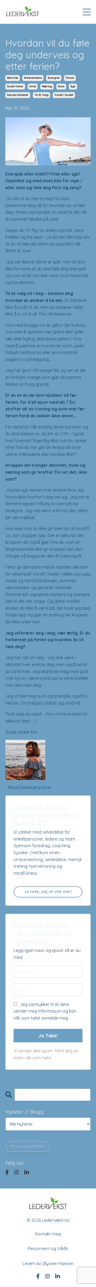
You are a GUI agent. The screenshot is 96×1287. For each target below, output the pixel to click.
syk (72, 86)
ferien (70, 78)
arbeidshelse (33, 78)
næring (47, 86)
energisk (54, 78)
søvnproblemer (18, 95)
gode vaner (15, 86)
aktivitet (12, 78)
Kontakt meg (48, 1234)
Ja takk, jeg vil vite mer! (48, 891)
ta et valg (41, 95)
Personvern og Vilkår (48, 1248)
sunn (61, 86)
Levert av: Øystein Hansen (48, 1263)
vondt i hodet (63, 95)
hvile (32, 86)
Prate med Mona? (27, 1146)
